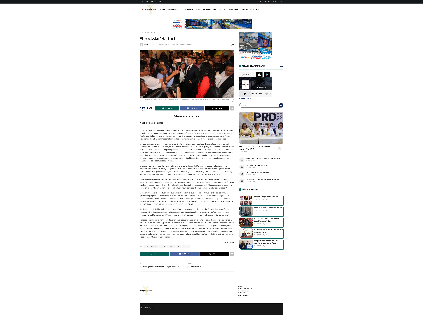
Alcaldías (206, 9)
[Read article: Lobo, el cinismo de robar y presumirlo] (246, 211)
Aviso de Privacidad (275, 2)
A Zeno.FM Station (245, 98)
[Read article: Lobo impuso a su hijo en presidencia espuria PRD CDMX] (261, 127)
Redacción (151, 45)
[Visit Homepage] (150, 9)
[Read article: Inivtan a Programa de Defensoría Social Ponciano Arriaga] (246, 222)
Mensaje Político (174, 9)
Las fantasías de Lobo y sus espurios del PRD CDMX (263, 179)
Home (141, 32)
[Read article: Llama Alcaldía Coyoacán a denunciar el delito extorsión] (246, 233)
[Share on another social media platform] (232, 108)
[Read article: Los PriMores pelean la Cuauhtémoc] (246, 200)
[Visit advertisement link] (211, 25)
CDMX (162, 9)
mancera (171, 246)
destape (154, 246)
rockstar (186, 246)
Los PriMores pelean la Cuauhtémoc (258, 172)
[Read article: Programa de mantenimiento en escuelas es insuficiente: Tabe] (246, 244)
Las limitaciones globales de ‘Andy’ (258, 165)
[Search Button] (280, 10)
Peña (178, 246)
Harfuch (162, 246)
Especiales (233, 9)
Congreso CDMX (219, 9)
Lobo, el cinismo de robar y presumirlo (268, 208)
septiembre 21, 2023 (167, 45)
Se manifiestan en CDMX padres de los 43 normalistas (264, 158)
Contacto (263, 2)
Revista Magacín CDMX (249, 9)
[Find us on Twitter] (142, 2)
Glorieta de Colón (192, 9)
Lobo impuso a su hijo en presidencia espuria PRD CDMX (254, 147)
